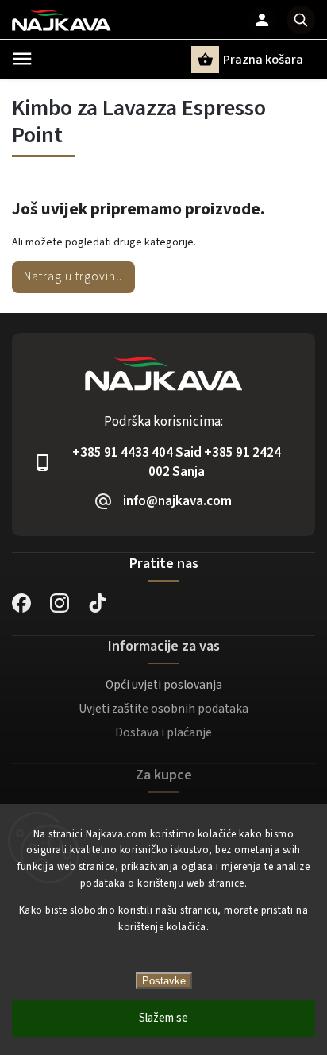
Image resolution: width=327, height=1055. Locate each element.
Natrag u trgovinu (73, 276)
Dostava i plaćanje (163, 732)
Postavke (164, 981)
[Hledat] (301, 20)
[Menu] (22, 59)
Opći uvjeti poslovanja (164, 685)
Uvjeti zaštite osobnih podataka (163, 708)
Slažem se (163, 1018)
